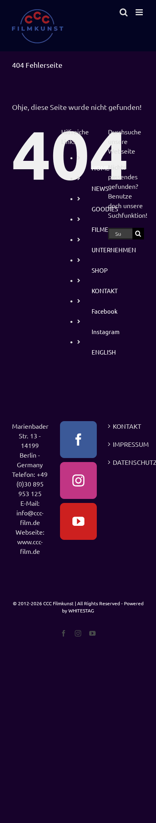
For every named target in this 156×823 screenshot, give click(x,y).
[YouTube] (78, 521)
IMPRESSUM (126, 444)
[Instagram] (78, 480)
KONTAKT (105, 290)
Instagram (106, 331)
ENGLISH (104, 352)
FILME (100, 229)
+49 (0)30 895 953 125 (32, 483)
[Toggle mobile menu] (140, 12)
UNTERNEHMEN (114, 249)
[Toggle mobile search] (124, 12)
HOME (101, 168)
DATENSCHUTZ (126, 462)
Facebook (105, 311)
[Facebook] (78, 439)
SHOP (100, 270)
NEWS (100, 188)
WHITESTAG (81, 610)
